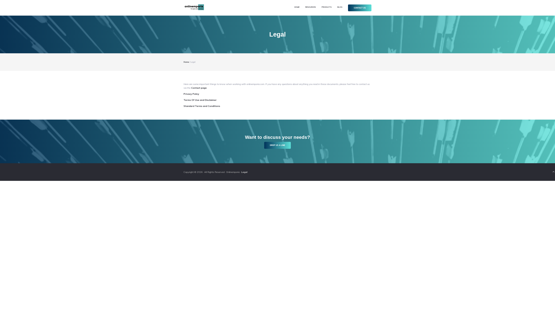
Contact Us (360, 8)
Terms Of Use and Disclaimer (200, 100)
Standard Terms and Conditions (202, 106)
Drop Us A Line (277, 145)
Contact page (199, 87)
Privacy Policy (191, 93)
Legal (244, 172)
